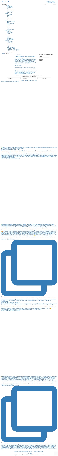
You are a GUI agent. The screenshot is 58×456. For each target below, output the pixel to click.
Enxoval (8, 15)
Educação (8, 24)
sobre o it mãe (17, 451)
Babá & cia (9, 36)
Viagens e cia (7, 40)
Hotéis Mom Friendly (10, 42)
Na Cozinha (9, 37)
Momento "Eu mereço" (11, 9)
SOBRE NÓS (48, 1)
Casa (6, 34)
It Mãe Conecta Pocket (11, 48)
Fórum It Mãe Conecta (11, 47)
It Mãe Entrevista (10, 7)
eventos (6, 43)
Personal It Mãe (10, 32)
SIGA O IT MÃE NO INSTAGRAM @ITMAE (29, 80)
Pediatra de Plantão (10, 29)
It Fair (8, 46)
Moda (8, 16)
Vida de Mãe (7, 5)
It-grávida (6, 13)
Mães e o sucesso (10, 8)
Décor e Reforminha (10, 39)
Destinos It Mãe (10, 41)
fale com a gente (40, 451)
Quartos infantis (10, 17)
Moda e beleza (7, 30)
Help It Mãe (9, 45)
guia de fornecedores (8, 51)
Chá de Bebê (9, 14)
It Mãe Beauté (9, 33)
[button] (4, 4)
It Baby (8, 26)
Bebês (8, 22)
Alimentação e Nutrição (11, 21)
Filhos (6, 20)
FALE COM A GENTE (51, 2)
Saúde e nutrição (10, 19)
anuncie (35, 451)
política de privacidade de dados (26, 451)
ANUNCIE (53, 1)
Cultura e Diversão (10, 23)
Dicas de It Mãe (10, 6)
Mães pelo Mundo (10, 11)
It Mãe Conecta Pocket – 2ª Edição (13, 49)
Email (40, 56)
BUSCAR (44, 78)
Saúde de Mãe (9, 12)
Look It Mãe (9, 31)
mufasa (43, 454)
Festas (8, 25)
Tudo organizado (10, 38)
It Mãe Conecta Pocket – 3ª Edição (13, 50)
